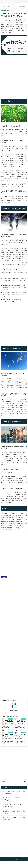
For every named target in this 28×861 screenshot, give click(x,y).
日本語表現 (3, 10)
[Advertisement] (12, 65)
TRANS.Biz (11, 859)
